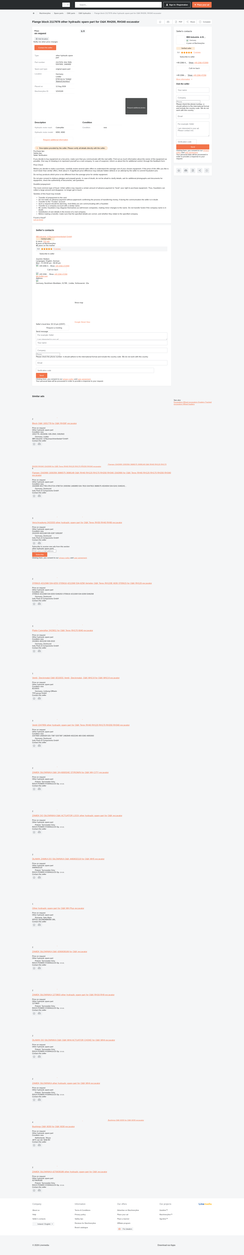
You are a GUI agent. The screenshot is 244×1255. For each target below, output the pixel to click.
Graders (201, 402)
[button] (160, 22)
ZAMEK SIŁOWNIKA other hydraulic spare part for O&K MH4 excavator (66, 1083)
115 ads (46, 241)
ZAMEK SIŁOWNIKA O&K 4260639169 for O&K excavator (59, 951)
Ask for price (43, 39)
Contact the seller (45, 48)
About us (36, 1210)
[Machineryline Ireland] (45, 5)
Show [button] (52, 266)
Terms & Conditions (82, 1210)
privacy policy (68, 379)
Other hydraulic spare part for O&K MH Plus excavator (58, 908)
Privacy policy (80, 1214)
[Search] (77, 4)
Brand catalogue (81, 1227)
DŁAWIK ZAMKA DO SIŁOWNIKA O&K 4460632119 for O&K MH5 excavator (68, 859)
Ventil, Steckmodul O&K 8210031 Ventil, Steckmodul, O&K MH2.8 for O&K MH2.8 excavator (76, 678)
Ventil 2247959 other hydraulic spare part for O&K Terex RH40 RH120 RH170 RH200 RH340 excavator (81, 725)
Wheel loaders (189, 404)
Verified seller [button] (46, 239)
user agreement (84, 379)
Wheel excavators (190, 402)
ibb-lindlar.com (42, 276)
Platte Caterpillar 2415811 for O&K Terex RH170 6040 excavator (62, 630)
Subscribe (40, 554)
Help (34, 1214)
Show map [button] (79, 303)
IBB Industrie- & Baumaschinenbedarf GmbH (54, 237)
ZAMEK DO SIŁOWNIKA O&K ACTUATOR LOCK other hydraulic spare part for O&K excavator (77, 815)
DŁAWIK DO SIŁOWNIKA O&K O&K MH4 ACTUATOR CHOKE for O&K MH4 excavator (73, 1040)
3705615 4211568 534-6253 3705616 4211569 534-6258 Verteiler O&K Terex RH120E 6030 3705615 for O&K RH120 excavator (92, 583)
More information (183, 79)
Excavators (178, 402)
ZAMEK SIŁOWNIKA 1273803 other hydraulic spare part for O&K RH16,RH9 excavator (73, 995)
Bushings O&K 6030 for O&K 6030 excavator (53, 1126)
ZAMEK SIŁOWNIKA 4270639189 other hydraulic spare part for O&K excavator (69, 1172)
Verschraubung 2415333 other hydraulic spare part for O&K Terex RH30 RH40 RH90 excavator (77, 522)
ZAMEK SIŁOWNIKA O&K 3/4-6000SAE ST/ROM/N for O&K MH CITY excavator (70, 772)
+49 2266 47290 (60, 274)
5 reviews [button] (57, 249)
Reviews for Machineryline (85, 1223)
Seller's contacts (38, 1219)
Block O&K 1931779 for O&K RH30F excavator (54, 423)
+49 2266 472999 (62, 266)
